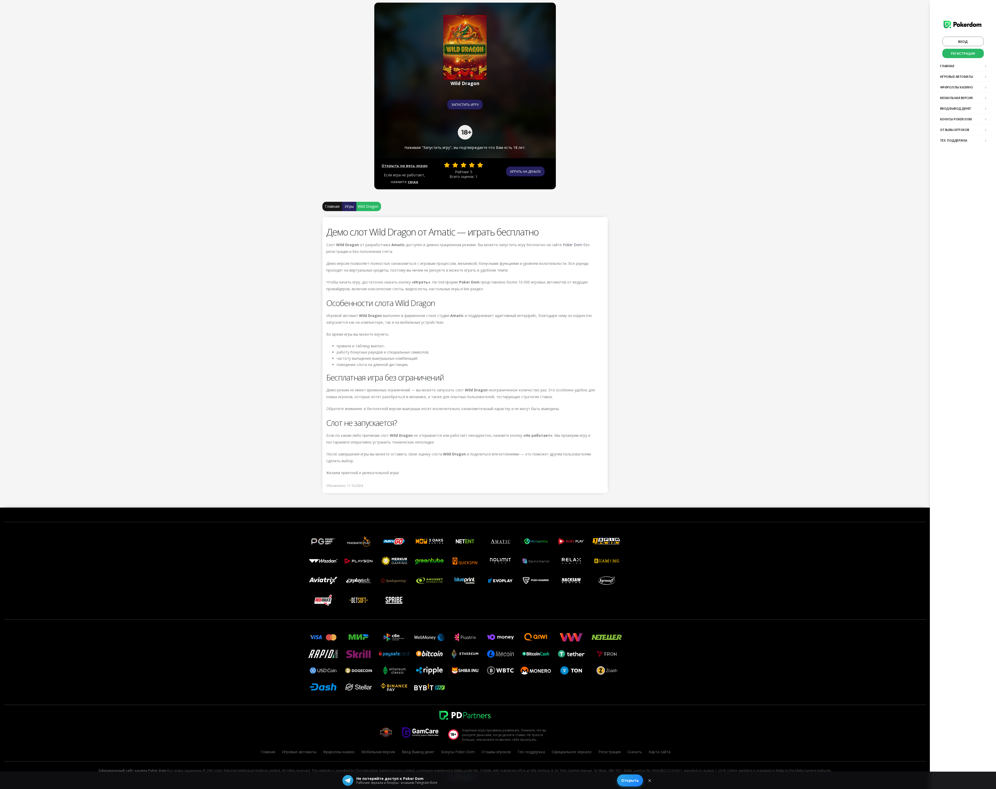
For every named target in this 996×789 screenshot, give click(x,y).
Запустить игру (465, 104)
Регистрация (963, 53)
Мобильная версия (956, 98)
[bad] (447, 165)
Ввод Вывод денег (955, 108)
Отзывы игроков (954, 130)
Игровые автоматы (956, 76)
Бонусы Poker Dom (956, 119)
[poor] (455, 165)
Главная (947, 66)
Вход (963, 41)
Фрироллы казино (956, 87)
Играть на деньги (525, 171)
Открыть (630, 780)
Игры (349, 206)
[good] (472, 165)
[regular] (463, 165)
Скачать (634, 751)
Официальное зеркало (572, 751)
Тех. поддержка (953, 140)
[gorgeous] (480, 165)
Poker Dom (572, 244)
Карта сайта (659, 751)
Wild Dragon (368, 206)
